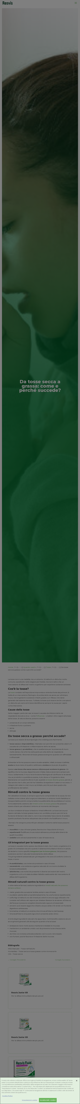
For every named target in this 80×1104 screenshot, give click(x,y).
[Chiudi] (76, 1080)
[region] (40, 1090)
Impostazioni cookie (29, 1100)
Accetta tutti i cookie (48, 1100)
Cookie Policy (7, 1096)
